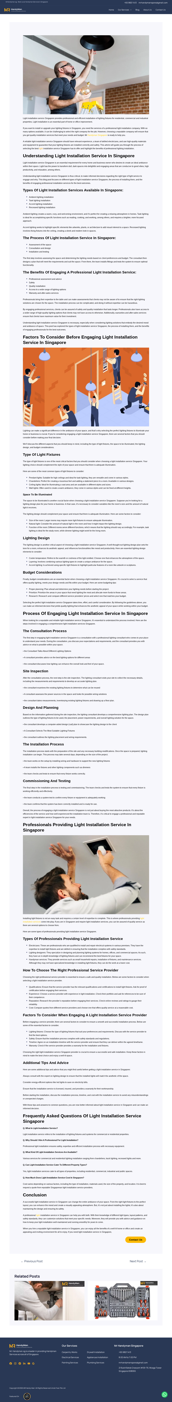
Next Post (138, 1261)
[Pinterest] (20, 1363)
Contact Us (161, 9)
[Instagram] (15, 1363)
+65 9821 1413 (130, 2)
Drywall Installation (96, 1352)
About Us (147, 9)
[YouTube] (29, 1363)
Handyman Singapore (97, 135)
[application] (130, 9)
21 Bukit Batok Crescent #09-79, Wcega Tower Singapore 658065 (140, 1369)
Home (111, 9)
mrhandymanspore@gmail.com (153, 2)
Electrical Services (70, 1357)
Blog (137, 9)
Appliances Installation (97, 1357)
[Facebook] (10, 1363)
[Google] (33, 1363)
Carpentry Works (69, 1352)
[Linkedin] (24, 1363)
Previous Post (32, 1261)
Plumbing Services (95, 1362)
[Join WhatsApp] (165, 1395)
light (41, 148)
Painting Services (70, 1362)
